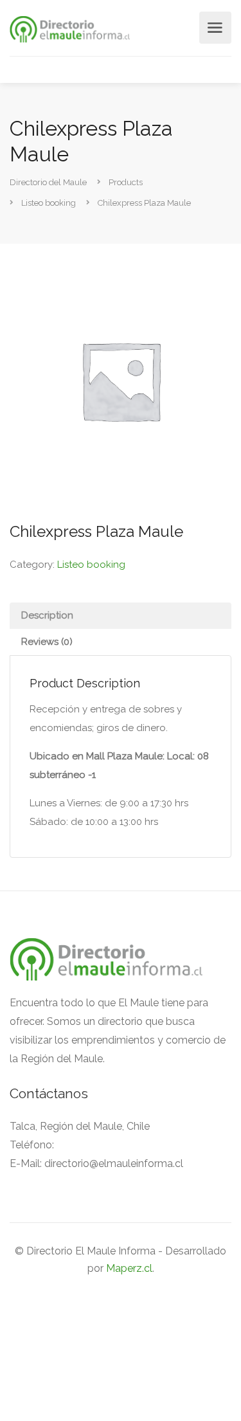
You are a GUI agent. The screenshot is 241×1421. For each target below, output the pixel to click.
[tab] (120, 615)
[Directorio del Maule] (70, 29)
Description (47, 615)
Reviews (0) (47, 641)
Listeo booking (91, 564)
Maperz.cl (129, 1268)
